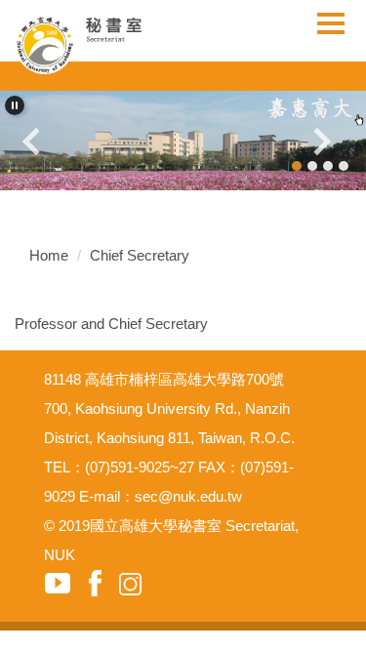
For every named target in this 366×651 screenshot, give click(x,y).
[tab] (297, 166)
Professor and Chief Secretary (111, 323)
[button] (14, 105)
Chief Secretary (139, 255)
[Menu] (330, 23)
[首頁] (94, 44)
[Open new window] (183, 140)
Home (48, 255)
